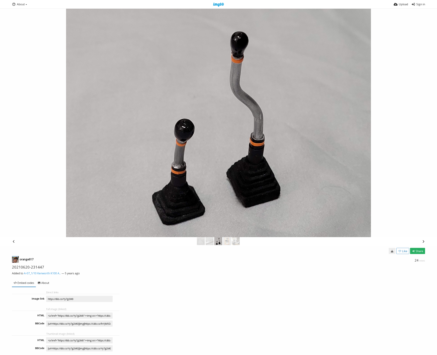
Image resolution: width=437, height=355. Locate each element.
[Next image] (423, 241)
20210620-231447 (28, 267)
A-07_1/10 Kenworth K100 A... (42, 273)
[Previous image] (13, 241)
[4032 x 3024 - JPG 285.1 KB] (392, 251)
